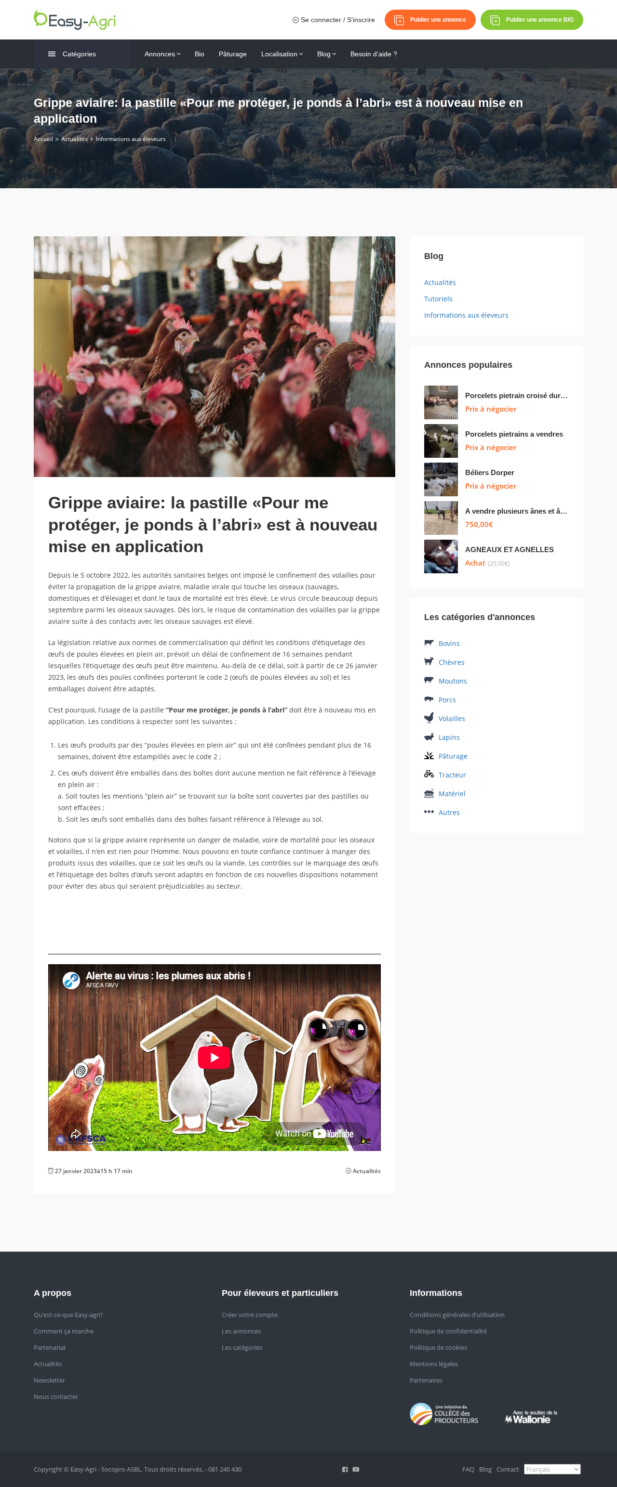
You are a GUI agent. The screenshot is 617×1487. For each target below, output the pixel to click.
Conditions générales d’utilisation (457, 1314)
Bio (199, 54)
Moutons (453, 680)
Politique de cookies (438, 1347)
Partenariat (50, 1347)
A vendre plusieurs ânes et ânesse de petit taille (517, 511)
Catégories (79, 54)
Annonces (161, 54)
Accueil (43, 139)
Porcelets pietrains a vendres (514, 434)
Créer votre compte (250, 1314)
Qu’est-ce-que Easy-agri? (68, 1314)
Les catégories (242, 1347)
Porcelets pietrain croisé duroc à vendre (517, 395)
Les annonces (241, 1331)
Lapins (449, 737)
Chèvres (452, 662)
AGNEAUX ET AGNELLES (509, 549)
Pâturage (233, 54)
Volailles (452, 718)
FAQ (468, 1469)
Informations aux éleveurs (131, 139)
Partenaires (426, 1380)
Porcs (447, 699)
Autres (449, 812)
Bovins (449, 643)
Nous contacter (56, 1396)
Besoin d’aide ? (373, 54)
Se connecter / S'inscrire (337, 20)
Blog (325, 54)
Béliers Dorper (489, 472)
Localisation (280, 54)
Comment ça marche (64, 1331)
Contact (507, 1469)
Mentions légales (434, 1363)
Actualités (74, 139)
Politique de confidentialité (448, 1331)
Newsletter (49, 1380)
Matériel (452, 793)
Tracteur (452, 774)
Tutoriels (438, 298)
